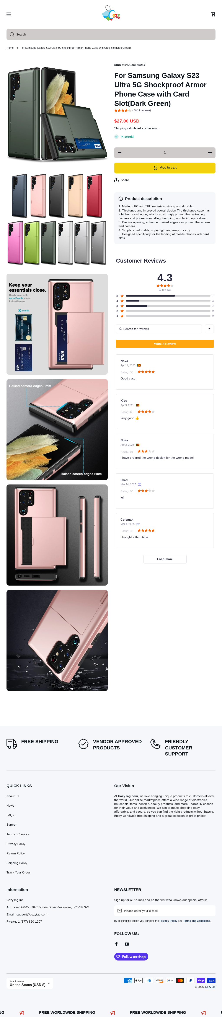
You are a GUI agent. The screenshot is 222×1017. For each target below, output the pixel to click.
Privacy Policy (16, 844)
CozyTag (210, 986)
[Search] (10, 34)
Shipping (120, 128)
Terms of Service (18, 834)
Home (10, 47)
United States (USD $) (27, 985)
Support (12, 824)
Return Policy (16, 853)
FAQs (10, 815)
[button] (213, 14)
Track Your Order (18, 872)
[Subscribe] (210, 910)
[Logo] (111, 14)
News (10, 805)
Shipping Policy (17, 863)
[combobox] (111, 34)
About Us (13, 796)
